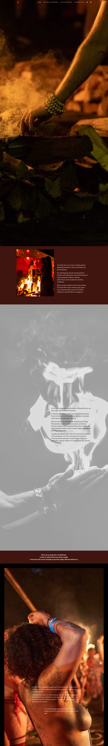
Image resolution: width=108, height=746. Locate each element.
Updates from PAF (66, 2)
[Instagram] (87, 2)
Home (39, 2)
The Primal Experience (50, 2)
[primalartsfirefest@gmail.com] (91, 2)
